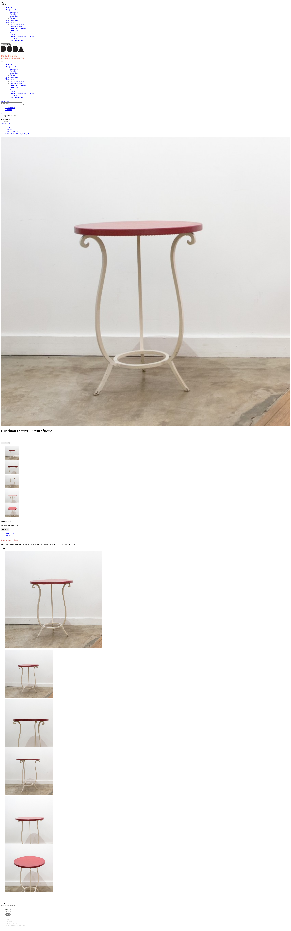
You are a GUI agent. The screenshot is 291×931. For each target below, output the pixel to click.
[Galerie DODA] (12, 59)
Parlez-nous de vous (17, 24)
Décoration (14, 16)
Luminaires (14, 12)
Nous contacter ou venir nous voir (22, 36)
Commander (5, 124)
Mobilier (13, 14)
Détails (7, 535)
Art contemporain (11, 20)
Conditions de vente (17, 41)
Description (9, 533)
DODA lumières (11, 8)
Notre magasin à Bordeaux (19, 28)
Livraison (13, 38)
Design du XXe (11, 10)
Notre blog (14, 30)
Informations (10, 32)
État (2, 548)
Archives (13, 18)
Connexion (14, 34)
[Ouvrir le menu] (2, 61)
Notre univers (10, 22)
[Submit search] (23, 104)
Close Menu (6, 45)
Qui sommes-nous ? (17, 26)
